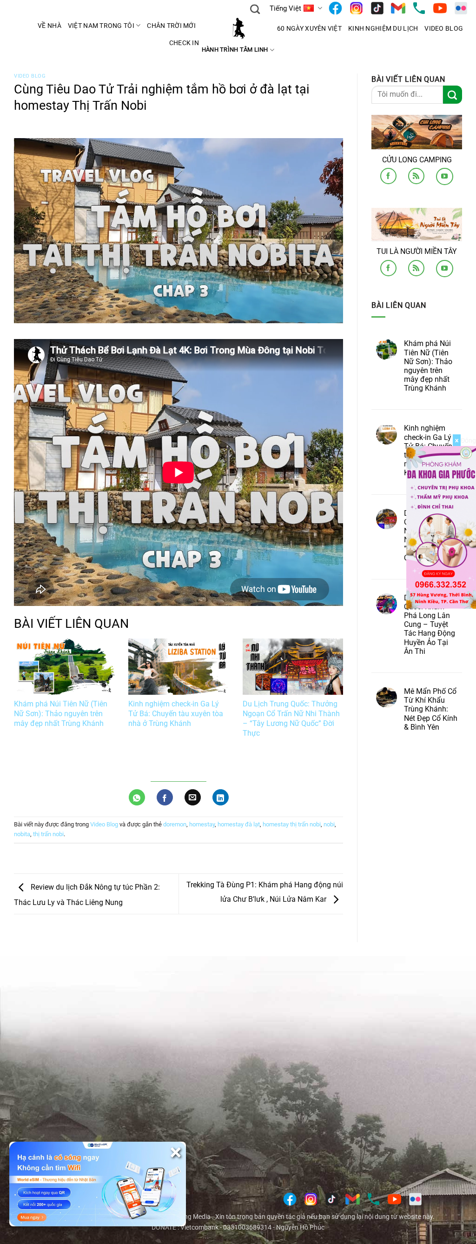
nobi (329, 824)
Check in (184, 43)
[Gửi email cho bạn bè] (193, 797)
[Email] (398, 8)
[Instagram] (356, 8)
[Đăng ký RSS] (416, 176)
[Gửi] (452, 94)
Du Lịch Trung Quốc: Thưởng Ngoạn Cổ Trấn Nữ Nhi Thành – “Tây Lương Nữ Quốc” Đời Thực (291, 718)
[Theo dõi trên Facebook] (388, 176)
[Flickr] (461, 8)
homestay (202, 824)
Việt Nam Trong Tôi (101, 25)
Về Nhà (49, 25)
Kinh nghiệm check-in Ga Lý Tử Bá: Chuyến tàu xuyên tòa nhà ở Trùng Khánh (175, 713)
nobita (22, 834)
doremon (174, 824)
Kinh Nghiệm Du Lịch (383, 28)
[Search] (254, 8)
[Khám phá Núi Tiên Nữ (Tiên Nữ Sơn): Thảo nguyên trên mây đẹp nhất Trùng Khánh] (64, 667)
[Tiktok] (377, 8)
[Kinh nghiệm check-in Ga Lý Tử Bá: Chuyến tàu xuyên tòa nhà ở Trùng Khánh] (178, 667)
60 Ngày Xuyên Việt (309, 28)
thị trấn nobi (48, 834)
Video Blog (443, 28)
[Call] (419, 8)
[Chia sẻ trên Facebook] (165, 797)
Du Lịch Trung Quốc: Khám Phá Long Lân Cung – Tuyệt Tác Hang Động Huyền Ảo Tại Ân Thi (429, 624)
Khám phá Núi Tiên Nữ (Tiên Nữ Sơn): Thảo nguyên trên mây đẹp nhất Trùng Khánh (60, 713)
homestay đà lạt (239, 824)
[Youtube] (440, 8)
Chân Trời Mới (171, 25)
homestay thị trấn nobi (292, 824)
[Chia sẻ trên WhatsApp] (137, 797)
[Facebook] (335, 8)
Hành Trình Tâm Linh (235, 49)
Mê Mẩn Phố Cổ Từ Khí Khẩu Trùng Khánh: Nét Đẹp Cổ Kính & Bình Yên (430, 709)
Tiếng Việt (285, 8)
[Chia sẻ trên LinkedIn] (220, 797)
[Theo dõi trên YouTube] (444, 176)
